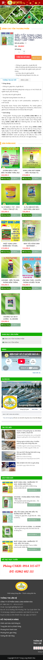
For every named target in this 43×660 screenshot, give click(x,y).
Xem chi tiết (31, 490)
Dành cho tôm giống (11, 342)
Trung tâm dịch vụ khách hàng (10, 626)
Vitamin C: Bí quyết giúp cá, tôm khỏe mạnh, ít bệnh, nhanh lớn (29, 432)
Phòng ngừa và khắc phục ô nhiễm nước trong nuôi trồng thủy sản (28, 442)
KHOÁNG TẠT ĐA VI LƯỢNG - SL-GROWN (10, 318)
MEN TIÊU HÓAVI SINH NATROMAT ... (32, 245)
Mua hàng (6, 178)
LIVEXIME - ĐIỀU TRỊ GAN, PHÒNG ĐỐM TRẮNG (11, 281)
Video (4, 349)
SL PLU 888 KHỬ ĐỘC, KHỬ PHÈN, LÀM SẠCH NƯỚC (31, 209)
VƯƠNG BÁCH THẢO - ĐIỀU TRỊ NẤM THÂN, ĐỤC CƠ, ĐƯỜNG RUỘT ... (10, 172)
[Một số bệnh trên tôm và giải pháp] (9, 467)
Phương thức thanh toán (8, 629)
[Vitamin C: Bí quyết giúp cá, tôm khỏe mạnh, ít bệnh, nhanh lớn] (9, 434)
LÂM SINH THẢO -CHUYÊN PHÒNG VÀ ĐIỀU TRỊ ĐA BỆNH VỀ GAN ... (31, 282)
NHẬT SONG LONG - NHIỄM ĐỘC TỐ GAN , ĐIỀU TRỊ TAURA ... (25, 542)
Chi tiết (14, 178)
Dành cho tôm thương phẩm (14, 339)
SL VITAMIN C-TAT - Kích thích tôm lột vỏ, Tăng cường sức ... (11, 209)
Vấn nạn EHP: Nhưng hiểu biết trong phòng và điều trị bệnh (28, 453)
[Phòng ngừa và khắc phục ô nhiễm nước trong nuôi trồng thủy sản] (9, 445)
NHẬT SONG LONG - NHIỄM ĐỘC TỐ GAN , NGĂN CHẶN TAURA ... (10, 246)
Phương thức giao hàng (8, 633)
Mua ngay (36, 58)
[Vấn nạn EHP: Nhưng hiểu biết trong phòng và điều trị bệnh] (9, 456)
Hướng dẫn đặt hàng (7, 636)
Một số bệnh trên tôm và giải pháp (28, 463)
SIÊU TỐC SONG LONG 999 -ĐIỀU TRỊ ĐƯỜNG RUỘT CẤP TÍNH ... (26, 513)
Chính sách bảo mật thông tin (10, 623)
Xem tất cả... (37, 373)
